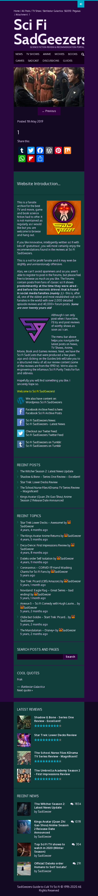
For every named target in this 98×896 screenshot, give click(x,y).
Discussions (51, 60)
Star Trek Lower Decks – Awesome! (41, 522)
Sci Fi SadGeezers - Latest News (44, 424)
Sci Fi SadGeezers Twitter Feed (43, 435)
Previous (49, 111)
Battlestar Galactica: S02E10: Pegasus (61, 11)
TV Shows (32, 54)
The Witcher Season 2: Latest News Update (46, 471)
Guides (67, 60)
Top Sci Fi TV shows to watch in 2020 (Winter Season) (49, 848)
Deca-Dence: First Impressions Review (43, 545)
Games (19, 60)
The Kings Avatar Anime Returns (40, 536)
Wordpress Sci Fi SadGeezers (43, 402)
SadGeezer (44, 811)
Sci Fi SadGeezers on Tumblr (42, 446)
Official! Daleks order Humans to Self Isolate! (50, 865)
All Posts (26, 11)
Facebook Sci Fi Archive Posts (43, 413)
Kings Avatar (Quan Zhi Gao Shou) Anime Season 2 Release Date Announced (46, 498)
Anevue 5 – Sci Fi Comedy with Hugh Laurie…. (48, 603)
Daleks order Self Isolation (36, 558)
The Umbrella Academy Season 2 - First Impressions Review (57, 772)
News (19, 54)
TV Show (36, 11)
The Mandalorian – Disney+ (37, 630)
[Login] (80, 4)
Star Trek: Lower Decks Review (38, 482)
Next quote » (25, 690)
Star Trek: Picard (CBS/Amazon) (40, 581)
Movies (59, 54)
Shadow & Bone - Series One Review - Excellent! (54, 719)
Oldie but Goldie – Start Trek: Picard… (43, 617)
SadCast (33, 60)
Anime (47, 54)
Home (17, 11)
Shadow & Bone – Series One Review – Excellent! (50, 476)
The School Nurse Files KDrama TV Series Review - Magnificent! (56, 754)
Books (72, 54)
